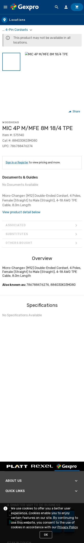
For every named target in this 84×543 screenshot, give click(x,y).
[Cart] (77, 7)
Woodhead (10, 122)
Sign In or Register (17, 162)
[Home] (24, 7)
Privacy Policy (67, 527)
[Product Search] (56, 7)
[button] (11, 62)
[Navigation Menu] (5, 7)
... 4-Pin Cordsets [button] (15, 30)
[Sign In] (66, 7)
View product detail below (21, 212)
